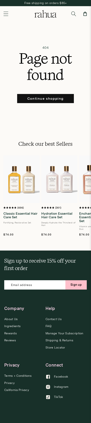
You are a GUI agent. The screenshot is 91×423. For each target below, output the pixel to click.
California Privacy (16, 390)
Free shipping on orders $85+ (45, 3)
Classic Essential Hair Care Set (20, 215)
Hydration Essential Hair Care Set (56, 215)
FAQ (48, 326)
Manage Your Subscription (64, 333)
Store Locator (55, 347)
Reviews (10, 340)
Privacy (9, 383)
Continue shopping (45, 99)
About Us (11, 319)
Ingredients (12, 326)
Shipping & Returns (59, 340)
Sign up (76, 284)
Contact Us (54, 319)
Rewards (10, 333)
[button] (6, 14)
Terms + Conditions (18, 375)
